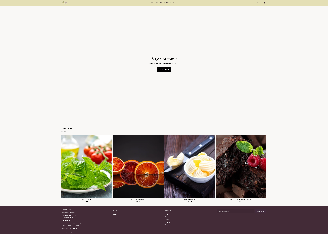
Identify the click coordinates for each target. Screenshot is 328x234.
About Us (167, 222)
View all (64, 131)
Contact (167, 219)
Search (115, 214)
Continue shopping (164, 69)
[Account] (261, 3)
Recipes (167, 225)
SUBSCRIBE (260, 211)
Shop (166, 216)
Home (166, 214)
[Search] (257, 3)
